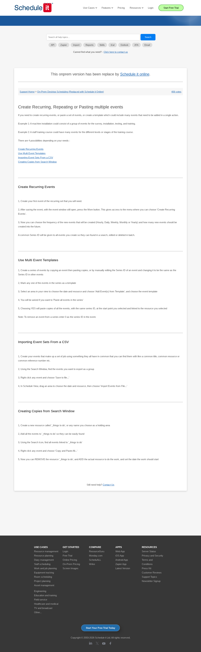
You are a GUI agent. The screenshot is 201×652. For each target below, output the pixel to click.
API (52, 45)
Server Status (149, 551)
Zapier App (120, 564)
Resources (135, 7)
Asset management (44, 585)
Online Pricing (70, 559)
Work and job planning (45, 568)
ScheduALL (95, 559)
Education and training (45, 595)
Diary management (44, 559)
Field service (40, 599)
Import (76, 45)
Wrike (92, 564)
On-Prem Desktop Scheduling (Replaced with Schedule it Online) (70, 91)
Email (147, 45)
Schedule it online (134, 74)
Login (150, 7)
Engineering (40, 591)
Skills (102, 45)
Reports (89, 45)
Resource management (46, 551)
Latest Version (122, 568)
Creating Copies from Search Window (37, 161)
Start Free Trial (171, 7)
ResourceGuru (96, 551)
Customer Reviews (152, 572)
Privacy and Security (152, 555)
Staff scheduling (42, 564)
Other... (38, 612)
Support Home (27, 91)
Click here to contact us (116, 52)
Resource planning (43, 555)
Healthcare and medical (46, 603)
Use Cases (89, 7)
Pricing (121, 7)
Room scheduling (43, 576)
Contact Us (108, 484)
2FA (136, 45)
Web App (120, 551)
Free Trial (67, 555)
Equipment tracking (44, 572)
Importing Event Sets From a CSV (35, 157)
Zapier (63, 45)
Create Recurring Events (30, 149)
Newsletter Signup (151, 581)
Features (106, 7)
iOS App (119, 555)
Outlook (124, 45)
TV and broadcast (43, 608)
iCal (112, 45)
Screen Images (70, 568)
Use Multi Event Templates (32, 153)
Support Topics (149, 576)
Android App (121, 559)
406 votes (176, 91)
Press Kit (146, 568)
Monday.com (96, 555)
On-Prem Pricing (71, 564)
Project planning (42, 581)
